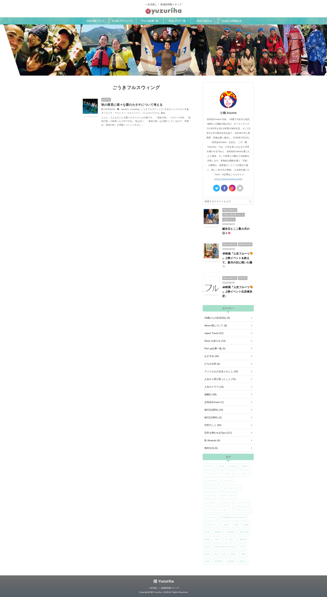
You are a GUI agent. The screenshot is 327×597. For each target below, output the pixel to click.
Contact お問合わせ (232, 21)
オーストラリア (231, 488)
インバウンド (243, 473)
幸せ (217, 539)
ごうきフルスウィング (152, 109)
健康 (246, 524)
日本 (242, 546)
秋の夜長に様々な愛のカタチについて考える (132, 104)
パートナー (222, 510)
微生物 (243, 539)
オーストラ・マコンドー (113, 113)
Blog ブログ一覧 (177, 21)
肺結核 (230, 561)
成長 (207, 546)
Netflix (245, 466)
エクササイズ (211, 481)
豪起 (163, 113)
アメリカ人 (225, 473)
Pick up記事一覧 (149, 21)
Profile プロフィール (122, 21)
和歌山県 (244, 532)
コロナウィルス (227, 495)
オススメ (228, 481)
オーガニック (211, 488)
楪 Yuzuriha (163, 581)
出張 (207, 532)
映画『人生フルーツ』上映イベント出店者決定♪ (237, 291)
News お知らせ (204, 21)
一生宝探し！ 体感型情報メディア (163, 588)
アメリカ (209, 473)
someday (134, 109)
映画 (207, 554)
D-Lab (221, 466)
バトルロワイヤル (150, 113)
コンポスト (210, 503)
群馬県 (218, 561)
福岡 (207, 561)
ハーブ (208, 510)
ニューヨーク (240, 503)
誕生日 (243, 561)
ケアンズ (209, 495)
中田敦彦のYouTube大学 (234, 517)
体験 (236, 524)
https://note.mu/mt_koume (228, 179)
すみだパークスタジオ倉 (176, 109)
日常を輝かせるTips (225, 546)
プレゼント (210, 517)
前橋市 (218, 532)
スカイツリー (133, 113)
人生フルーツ (211, 524)
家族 (207, 539)
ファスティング (242, 510)
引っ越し (229, 539)
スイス (225, 503)
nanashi (125, 109)
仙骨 (226, 524)
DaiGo (233, 466)
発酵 (243, 554)
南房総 (230, 532)
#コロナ (209, 466)
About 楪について (95, 21)
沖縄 (233, 554)
